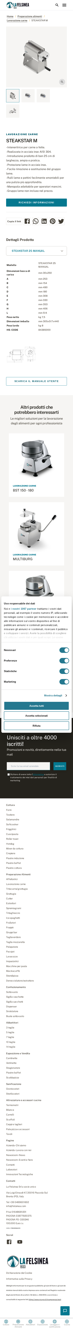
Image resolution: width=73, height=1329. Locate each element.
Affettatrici (12, 879)
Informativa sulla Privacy (19, 1278)
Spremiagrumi (13, 908)
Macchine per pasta (16, 966)
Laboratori (11, 1169)
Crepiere (10, 853)
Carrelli (10, 1114)
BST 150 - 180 (23, 490)
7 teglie (10, 1037)
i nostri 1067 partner (23, 608)
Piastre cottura (14, 868)
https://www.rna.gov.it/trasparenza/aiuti (45, 1299)
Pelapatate (12, 946)
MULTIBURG (23, 559)
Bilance (10, 1109)
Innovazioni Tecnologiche (19, 1174)
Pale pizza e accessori (17, 1129)
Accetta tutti (36, 705)
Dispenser (11, 1006)
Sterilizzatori (12, 1093)
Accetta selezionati (36, 715)
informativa (38, 774)
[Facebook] (9, 1244)
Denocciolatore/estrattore (20, 980)
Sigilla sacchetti (14, 1001)
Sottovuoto (12, 992)
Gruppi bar (11, 932)
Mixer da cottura (14, 848)
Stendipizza (12, 975)
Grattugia (11, 893)
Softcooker (12, 824)
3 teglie (10, 1027)
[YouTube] (20, 1244)
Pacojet (10, 951)
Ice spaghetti (13, 918)
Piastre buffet (13, 863)
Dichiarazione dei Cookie (19, 1273)
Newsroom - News (15, 1155)
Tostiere (10, 814)
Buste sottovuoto (15, 1016)
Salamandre (12, 819)
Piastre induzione (15, 858)
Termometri (12, 1105)
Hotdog (10, 843)
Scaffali (10, 1119)
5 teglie (10, 1032)
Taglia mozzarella (15, 942)
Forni (8, 810)
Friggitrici (11, 829)
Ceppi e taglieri (14, 1124)
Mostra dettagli (53, 695)
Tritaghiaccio (13, 913)
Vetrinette (11, 1063)
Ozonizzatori (12, 1088)
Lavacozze (12, 956)
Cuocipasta (12, 834)
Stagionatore (13, 1067)
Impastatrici (12, 961)
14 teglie (10, 1046)
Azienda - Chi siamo (16, 1145)
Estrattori (11, 903)
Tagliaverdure (13, 937)
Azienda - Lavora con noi (18, 1150)
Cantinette (11, 1058)
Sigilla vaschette (15, 996)
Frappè (10, 927)
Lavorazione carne (17, 20)
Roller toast (12, 838)
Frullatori (11, 922)
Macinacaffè (13, 971)
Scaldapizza (12, 1077)
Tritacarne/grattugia (17, 888)
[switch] (64, 660)
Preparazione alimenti (29, 16)
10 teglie (10, 1042)
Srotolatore (12, 1011)
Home (10, 16)
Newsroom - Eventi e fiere (19, 1159)
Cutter (9, 898)
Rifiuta (36, 725)
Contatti (10, 1164)
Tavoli (9, 1134)
